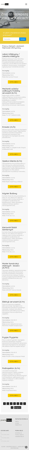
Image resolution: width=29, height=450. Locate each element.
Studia (17, 423)
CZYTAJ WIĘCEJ (14, 82)
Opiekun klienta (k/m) (12, 161)
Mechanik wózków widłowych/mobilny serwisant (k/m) (11, 91)
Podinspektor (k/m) (11, 368)
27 (12, 407)
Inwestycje (18, 425)
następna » (17, 407)
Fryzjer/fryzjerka (10, 337)
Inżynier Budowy (9, 193)
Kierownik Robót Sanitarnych (9, 228)
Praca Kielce (12, 22)
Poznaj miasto (19, 434)
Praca (17, 421)
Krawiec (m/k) (8, 127)
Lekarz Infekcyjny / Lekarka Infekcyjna (11, 55)
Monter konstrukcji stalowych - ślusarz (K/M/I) (10, 266)
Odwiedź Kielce (19, 436)
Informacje (18, 433)
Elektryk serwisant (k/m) (13, 302)
